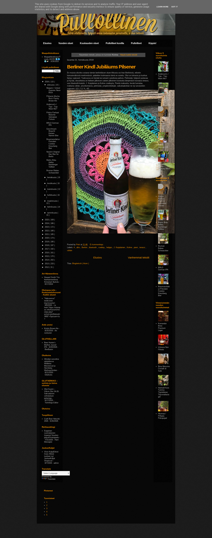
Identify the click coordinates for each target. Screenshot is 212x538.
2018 (47, 245)
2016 (47, 253)
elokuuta (51, 85)
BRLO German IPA (163, 146)
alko (78, 247)
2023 (47, 227)
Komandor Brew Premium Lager (162, 326)
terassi (142, 247)
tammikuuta (52, 213)
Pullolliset (136, 43)
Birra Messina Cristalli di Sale (164, 368)
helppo (109, 247)
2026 (47, 82)
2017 (47, 249)
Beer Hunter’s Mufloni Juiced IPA (50, 344)
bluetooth (93, 247)
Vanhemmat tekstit (138, 257)
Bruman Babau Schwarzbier (52, 171)
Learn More (162, 7)
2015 (47, 256)
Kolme (130, 247)
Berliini (85, 247)
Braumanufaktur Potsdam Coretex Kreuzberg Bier (53, 143)
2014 (47, 260)
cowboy (101, 247)
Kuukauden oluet (89, 43)
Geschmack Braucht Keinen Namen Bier (52, 132)
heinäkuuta (52, 177)
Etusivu (47, 43)
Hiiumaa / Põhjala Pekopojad (162, 416)
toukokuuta (52, 189)
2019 (47, 242)
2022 (47, 231)
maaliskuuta (52, 201)
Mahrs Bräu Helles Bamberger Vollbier (52, 163)
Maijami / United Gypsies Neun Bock (53, 90)
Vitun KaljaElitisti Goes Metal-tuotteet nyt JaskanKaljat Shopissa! (51, 456)
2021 (47, 234)
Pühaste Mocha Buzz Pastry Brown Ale (53, 98)
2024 (47, 223)
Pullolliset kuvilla (115, 43)
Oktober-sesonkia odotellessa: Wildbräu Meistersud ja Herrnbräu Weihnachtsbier (51, 364)
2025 (47, 220)
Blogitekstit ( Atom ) (80, 263)
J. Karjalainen (120, 247)
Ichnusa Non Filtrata (163, 348)
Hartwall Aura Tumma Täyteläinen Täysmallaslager (163, 392)
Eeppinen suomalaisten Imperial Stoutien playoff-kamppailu (51, 434)
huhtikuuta (51, 195)
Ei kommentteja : (97, 244)
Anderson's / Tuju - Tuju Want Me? (52, 106)
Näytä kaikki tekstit (128, 55)
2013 (47, 264)
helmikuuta (52, 207)
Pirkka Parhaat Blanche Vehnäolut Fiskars (52, 115)
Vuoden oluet (65, 43)
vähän (69, 250)
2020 (47, 238)
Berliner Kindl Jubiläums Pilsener (101, 66)
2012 (47, 267)
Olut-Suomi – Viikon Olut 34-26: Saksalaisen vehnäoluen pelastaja (51, 393)
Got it (174, 7)
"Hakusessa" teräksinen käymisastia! (49, 300)
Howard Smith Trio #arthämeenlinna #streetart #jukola (52, 279)
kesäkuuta (51, 183)
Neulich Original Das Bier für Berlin (53, 154)
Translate (51, 479)
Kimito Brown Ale (51, 328)
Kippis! (152, 43)
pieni (136, 247)
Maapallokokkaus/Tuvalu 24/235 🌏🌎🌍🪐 (52, 59)
